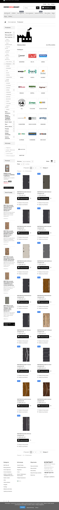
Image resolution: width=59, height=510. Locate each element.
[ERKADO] (21, 87)
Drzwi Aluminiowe (7, 40)
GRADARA (43, 124)
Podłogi (10, 16)
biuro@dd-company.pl (49, 476)
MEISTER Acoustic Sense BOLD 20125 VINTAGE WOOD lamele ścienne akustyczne (9, 208)
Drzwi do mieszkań (7, 51)
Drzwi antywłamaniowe (8, 43)
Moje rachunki (33, 468)
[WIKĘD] (21, 71)
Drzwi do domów (7, 47)
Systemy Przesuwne (39, 13)
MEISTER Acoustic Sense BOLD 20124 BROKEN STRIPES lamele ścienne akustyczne (9, 233)
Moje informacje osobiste (36, 472)
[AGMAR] (43, 87)
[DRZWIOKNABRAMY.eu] (11, 7)
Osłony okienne (8, 126)
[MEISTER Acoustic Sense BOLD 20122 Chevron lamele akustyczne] (7, 276)
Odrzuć (36, 507)
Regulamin (8, 147)
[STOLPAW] (32, 102)
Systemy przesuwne (7, 137)
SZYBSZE (14, 13)
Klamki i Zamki (8, 122)
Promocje (7, 160)
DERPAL (32, 93)
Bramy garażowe (8, 35)
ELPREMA (21, 140)
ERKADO (22, 93)
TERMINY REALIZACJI (21, 467)
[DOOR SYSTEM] (43, 102)
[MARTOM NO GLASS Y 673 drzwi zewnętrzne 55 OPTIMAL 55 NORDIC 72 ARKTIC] (46, 320)
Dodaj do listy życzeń (23, 202)
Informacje (7, 143)
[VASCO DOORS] (32, 118)
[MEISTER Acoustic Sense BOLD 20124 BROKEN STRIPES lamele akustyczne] (7, 225)
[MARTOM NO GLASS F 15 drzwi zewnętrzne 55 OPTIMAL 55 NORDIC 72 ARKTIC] (26, 355)
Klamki (53, 13)
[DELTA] (32, 56)
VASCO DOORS (32, 124)
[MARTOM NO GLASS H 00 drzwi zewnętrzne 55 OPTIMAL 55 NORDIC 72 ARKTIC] (46, 182)
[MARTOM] (21, 149)
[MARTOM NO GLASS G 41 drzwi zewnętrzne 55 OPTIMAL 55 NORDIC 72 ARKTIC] (46, 355)
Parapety (7, 128)
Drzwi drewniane (7, 54)
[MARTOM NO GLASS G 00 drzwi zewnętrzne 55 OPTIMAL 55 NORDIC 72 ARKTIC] (26, 182)
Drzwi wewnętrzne (29, 13)
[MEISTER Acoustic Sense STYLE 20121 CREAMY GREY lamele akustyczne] (7, 300)
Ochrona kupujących (10, 155)
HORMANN (32, 140)
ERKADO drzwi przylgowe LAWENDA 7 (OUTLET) (9, 175)
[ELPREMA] (21, 134)
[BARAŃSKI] (21, 56)
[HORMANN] (32, 134)
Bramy (5, 16)
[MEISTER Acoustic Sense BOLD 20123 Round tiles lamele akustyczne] (7, 251)
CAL (22, 108)
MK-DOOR (43, 140)
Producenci (8, 63)
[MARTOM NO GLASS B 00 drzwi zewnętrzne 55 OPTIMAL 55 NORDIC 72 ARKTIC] (46, 286)
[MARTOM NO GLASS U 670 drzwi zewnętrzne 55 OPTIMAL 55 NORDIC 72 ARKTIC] (26, 251)
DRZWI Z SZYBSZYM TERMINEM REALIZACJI (7, 117)
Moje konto (34, 462)
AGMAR (43, 93)
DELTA (32, 62)
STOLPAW (32, 108)
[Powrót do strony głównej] (5, 22)
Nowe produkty (8, 192)
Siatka (52, 162)
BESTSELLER (8, 32)
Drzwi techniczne (7, 58)
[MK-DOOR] (43, 134)
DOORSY (43, 77)
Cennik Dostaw (9, 153)
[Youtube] (8, 501)
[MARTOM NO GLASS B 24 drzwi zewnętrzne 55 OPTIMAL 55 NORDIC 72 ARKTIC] (26, 389)
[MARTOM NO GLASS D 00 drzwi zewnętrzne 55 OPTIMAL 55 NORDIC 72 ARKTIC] (46, 216)
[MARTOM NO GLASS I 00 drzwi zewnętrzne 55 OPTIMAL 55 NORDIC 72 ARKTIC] (26, 320)
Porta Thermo (9, 61)
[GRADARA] (43, 118)
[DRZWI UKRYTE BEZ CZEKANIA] (29, 1)
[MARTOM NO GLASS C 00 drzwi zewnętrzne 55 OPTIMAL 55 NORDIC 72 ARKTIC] (26, 216)
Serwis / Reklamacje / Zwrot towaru (10, 150)
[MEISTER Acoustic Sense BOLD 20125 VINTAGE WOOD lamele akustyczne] (7, 200)
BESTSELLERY (7, 13)
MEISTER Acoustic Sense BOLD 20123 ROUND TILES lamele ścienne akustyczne (9, 258)
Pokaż (18, 164)
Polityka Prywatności (21, 477)
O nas (18, 471)
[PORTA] (32, 71)
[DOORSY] (43, 71)
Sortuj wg (19, 161)
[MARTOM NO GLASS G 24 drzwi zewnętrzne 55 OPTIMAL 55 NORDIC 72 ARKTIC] (46, 389)
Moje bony (33, 475)
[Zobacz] (30, 198)
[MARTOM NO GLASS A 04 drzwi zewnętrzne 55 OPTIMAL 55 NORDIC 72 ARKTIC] (26, 424)
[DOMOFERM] (21, 118)
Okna (6, 124)
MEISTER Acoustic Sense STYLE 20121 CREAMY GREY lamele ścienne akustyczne (9, 308)
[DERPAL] (32, 87)
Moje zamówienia (34, 466)
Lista (54, 162)
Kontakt (44, 4)
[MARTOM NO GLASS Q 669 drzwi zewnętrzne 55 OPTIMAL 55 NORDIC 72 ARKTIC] (46, 251)
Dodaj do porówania (23, 204)
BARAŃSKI (21, 62)
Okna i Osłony (47, 13)
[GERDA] (43, 56)
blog (49, 4)
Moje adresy (33, 470)
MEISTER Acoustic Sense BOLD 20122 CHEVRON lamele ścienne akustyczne (9, 283)
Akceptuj (22, 507)
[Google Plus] (6, 501)
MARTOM (21, 155)
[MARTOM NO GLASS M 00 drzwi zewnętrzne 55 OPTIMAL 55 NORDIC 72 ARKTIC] (26, 286)
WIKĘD (21, 77)
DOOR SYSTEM (43, 108)
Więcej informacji (30, 507)
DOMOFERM (22, 124)
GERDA (43, 62)
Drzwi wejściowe (20, 13)
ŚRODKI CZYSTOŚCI (7, 134)
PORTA (32, 77)
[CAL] (21, 102)
